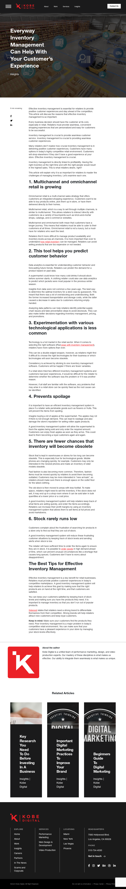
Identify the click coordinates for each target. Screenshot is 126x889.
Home (17, 834)
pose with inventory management (77, 345)
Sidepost (33, 610)
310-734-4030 (95, 850)
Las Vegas (68, 843)
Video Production (47, 850)
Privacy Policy (111, 884)
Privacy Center (99, 884)
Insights (77, 6)
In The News (20, 862)
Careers (18, 853)
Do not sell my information (81, 884)
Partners (18, 858)
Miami (66, 834)
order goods (67, 548)
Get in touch (95, 856)
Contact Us (114, 6)
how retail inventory (49, 241)
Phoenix (67, 848)
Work (55, 6)
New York (68, 838)
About (46, 6)
